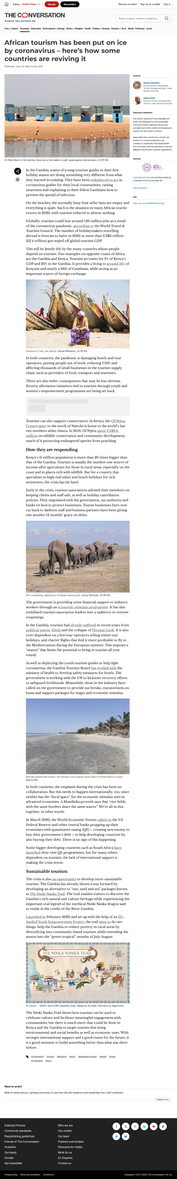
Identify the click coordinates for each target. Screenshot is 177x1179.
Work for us (65, 1152)
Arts (11, 28)
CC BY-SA (103, 160)
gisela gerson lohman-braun (83, 160)
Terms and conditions (30, 1174)
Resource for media (70, 1147)
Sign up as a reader (150, 4)
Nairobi (103, 1056)
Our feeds (10, 1152)
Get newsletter (13, 1163)
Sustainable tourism (87, 1056)
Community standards (17, 1131)
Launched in (36, 917)
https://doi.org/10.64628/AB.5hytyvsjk (148, 203)
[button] (78, 313)
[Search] (167, 18)
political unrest (38, 630)
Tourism (50, 1056)
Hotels (112, 1056)
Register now (163, 1099)
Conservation (37, 1056)
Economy (24, 28)
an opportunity (64, 879)
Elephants (61, 1056)
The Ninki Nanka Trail (47, 894)
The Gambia (36, 1061)
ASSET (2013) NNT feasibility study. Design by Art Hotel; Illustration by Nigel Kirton (82, 1005)
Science (118, 28)
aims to (105, 922)
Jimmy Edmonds (89, 595)
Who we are (65, 1125)
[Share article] (17, 171)
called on (104, 820)
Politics (101, 28)
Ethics (74, 28)
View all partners (140, 187)
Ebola (56, 630)
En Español (65, 1158)
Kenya (72, 1056)
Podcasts (140, 28)
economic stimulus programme (83, 607)
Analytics (10, 1147)
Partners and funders (71, 1141)
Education (36, 28)
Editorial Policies (14, 1125)
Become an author (128, 4)
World (131, 28)
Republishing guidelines (19, 1136)
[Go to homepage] (6, 4)
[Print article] (17, 179)
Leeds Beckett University (143, 177)
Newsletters (70, 4)
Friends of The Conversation (21, 1141)
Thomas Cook (103, 630)
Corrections (48, 1174)
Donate (51, 4)
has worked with (103, 668)
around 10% (116, 264)
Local (149, 28)
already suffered (83, 625)
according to (83, 226)
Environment (54, 28)
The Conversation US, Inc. (160, 1174)
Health (88, 28)
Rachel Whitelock (66, 351)
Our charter (65, 1131)
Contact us (64, 1163)
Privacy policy (10, 1174)
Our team (63, 1136)
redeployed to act (104, 180)
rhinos (48, 1061)
